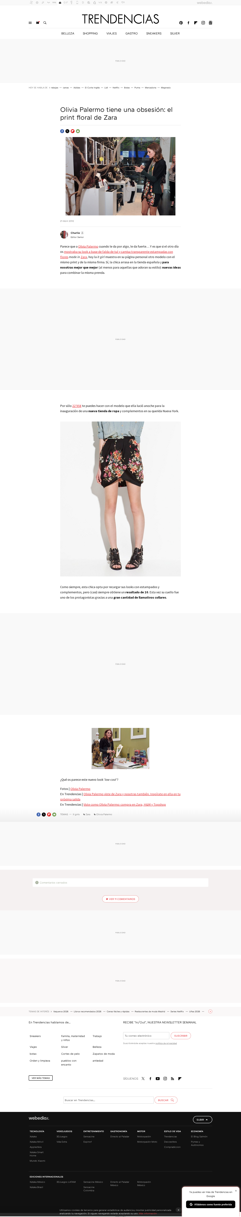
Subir (200, 1119)
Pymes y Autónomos (197, 1143)
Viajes (33, 1046)
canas (66, 87)
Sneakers (35, 1036)
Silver (64, 1046)
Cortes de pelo (70, 1053)
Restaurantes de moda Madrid (150, 1011)
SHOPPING (90, 33)
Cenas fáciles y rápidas (118, 1011)
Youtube (157, 1078)
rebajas (54, 87)
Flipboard (195, 23)
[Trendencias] (120, 18)
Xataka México (37, 1181)
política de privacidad (166, 1043)
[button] (77, 233)
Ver (122, 898)
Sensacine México (93, 1181)
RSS (172, 1078)
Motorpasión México (144, 1183)
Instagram (203, 23)
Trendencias (170, 1136)
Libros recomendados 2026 (88, 1011)
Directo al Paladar (119, 1136)
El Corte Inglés (92, 87)
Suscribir (180, 1035)
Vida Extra (62, 1141)
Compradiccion (172, 1147)
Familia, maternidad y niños (73, 1038)
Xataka (33, 1136)
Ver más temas (41, 1078)
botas (33, 1053)
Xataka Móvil (36, 1141)
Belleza (97, 1046)
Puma (137, 87)
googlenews (210, 23)
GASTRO (131, 33)
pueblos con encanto (68, 1062)
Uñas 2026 (195, 1011)
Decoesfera (170, 1141)
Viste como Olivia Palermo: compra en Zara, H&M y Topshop (124, 804)
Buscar (45, 23)
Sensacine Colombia (88, 1189)
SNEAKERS (153, 33)
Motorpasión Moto (147, 1141)
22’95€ (76, 406)
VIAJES (111, 33)
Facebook (188, 23)
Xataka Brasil (36, 1187)
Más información (148, 1213)
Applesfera (35, 1147)
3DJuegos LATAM (66, 1181)
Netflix (116, 87)
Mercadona (150, 87)
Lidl (106, 87)
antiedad (98, 1060)
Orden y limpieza (40, 1060)
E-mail (78, 131)
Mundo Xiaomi (37, 1160)
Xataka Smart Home (36, 1154)
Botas (127, 87)
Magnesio (166, 87)
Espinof (87, 1141)
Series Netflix (177, 1011)
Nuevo (37, 23)
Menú (30, 23)
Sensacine (88, 1136)
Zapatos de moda (104, 1053)
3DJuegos (62, 1136)
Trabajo (97, 1036)
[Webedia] (39, 1118)
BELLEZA (67, 33)
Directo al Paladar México (119, 1183)
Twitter (67, 131)
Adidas (76, 87)
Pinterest (181, 23)
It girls (76, 814)
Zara (84, 257)
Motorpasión (144, 1136)
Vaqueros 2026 (61, 1011)
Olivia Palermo (88, 246)
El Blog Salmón (199, 1136)
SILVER (175, 33)
